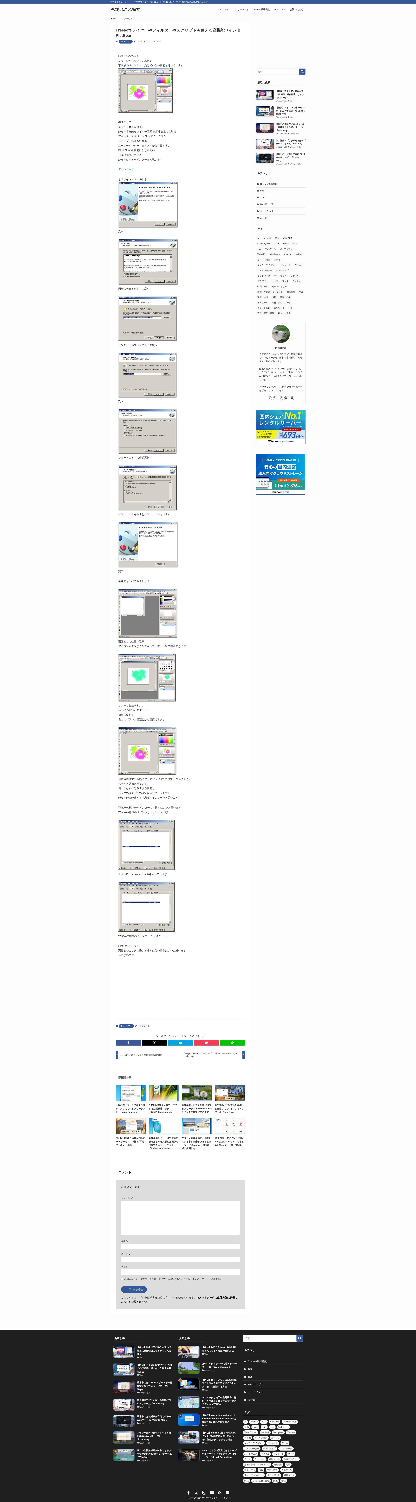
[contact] (292, 398)
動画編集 (291, 292)
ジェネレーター (264, 270)
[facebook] (270, 398)
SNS (294, 243)
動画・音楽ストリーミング (270, 292)
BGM (276, 238)
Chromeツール (264, 243)
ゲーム (298, 265)
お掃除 (298, 254)
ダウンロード (126, 169)
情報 (274, 297)
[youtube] (286, 398)
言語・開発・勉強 (265, 313)
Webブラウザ (286, 249)
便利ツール (262, 286)
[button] (128, 1043)
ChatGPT (287, 238)
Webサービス (267, 204)
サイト (124, 1266)
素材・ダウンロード (281, 302)
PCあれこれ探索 (125, 9)
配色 (280, 313)
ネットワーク (263, 276)
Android (267, 238)
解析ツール (279, 308)
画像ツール (142, 42)
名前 (124, 1241)
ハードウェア (280, 276)
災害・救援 (285, 297)
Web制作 (261, 254)
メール (126, 1254)
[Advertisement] (180, 991)
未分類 (263, 217)
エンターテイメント (266, 265)
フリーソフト (125, 42)
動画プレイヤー (279, 286)
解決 (290, 308)
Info (262, 190)
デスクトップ (282, 270)
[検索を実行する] (302, 72)
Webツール (270, 249)
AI (258, 238)
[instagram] (281, 398)
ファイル (295, 276)
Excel (286, 243)
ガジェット (285, 265)
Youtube (287, 254)
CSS (277, 243)
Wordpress (275, 254)
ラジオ (285, 281)
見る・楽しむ (263, 308)
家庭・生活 (262, 297)
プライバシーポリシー (221, 1498)
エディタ (278, 260)
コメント (127, 1198)
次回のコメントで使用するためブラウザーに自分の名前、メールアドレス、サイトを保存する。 (173, 1278)
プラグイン (262, 281)
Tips (262, 197)
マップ (275, 281)
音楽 (288, 313)
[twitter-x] (275, 398)
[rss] (219, 1492)
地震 (301, 292)
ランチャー (297, 281)
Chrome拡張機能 (269, 184)
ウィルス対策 (263, 260)
